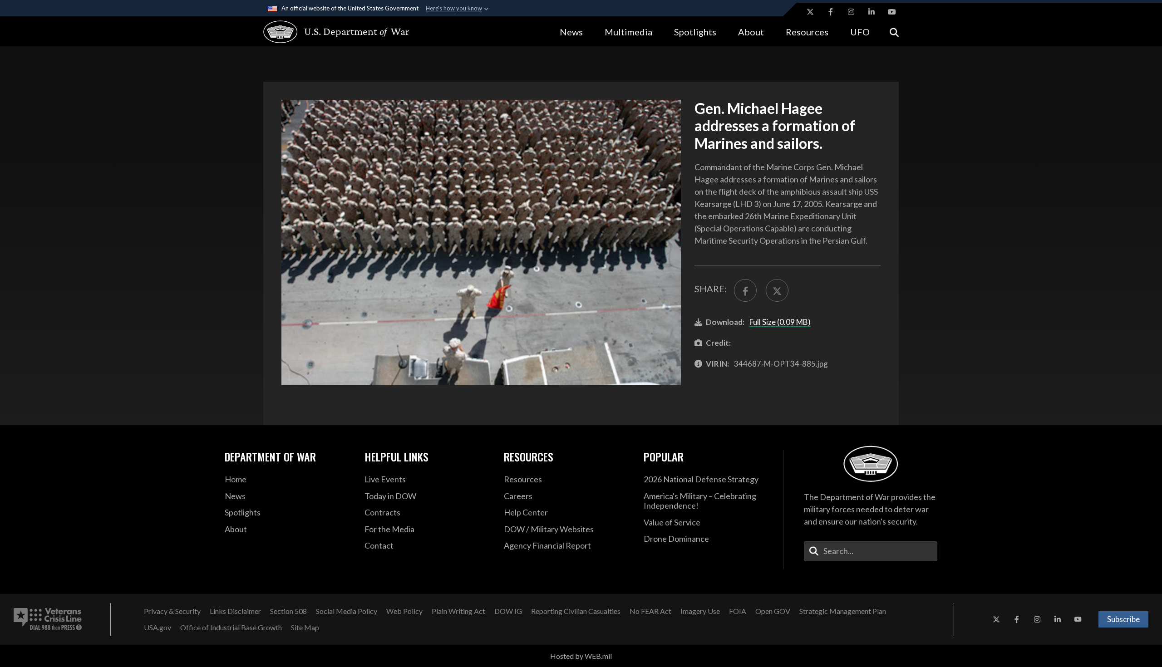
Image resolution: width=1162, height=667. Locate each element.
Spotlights (695, 31)
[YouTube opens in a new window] (892, 12)
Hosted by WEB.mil (581, 656)
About (751, 31)
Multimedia (628, 31)
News (571, 31)
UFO (860, 31)
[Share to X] (777, 290)
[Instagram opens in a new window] (851, 12)
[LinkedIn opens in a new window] (871, 12)
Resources (807, 31)
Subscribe (1123, 619)
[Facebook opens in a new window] (830, 12)
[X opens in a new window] (810, 12)
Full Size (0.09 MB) (780, 322)
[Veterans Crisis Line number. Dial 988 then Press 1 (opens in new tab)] (48, 619)
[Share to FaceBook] (745, 290)
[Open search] (894, 31)
